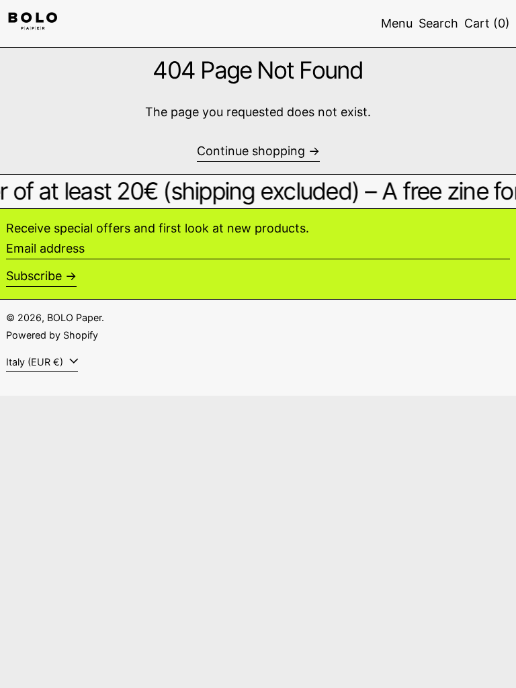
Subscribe (34, 276)
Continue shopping (251, 151)
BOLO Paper (74, 317)
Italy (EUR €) (36, 362)
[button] (438, 23)
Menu (397, 23)
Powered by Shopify (52, 335)
